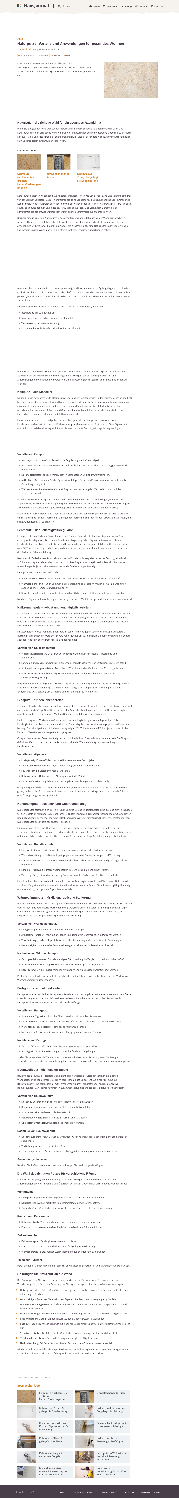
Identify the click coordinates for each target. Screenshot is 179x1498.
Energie (128, 6)
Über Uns (159, 6)
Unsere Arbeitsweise (84, 1492)
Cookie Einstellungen (109, 1492)
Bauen (97, 6)
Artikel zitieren (28, 55)
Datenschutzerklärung (150, 1492)
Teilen (57, 55)
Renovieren (112, 6)
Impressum (129, 1492)
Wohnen (144, 6)
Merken (44, 55)
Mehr (68, 55)
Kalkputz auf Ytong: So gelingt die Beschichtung (87, 177)
